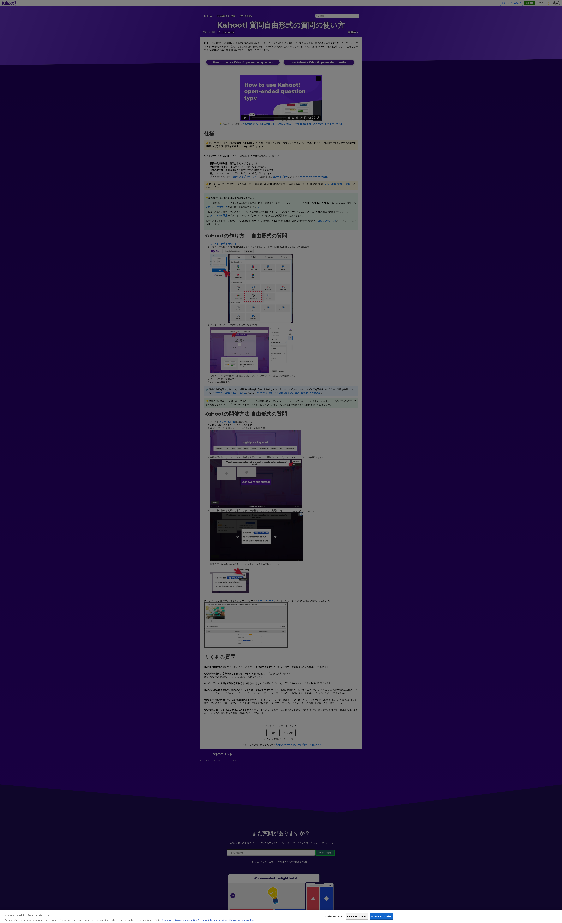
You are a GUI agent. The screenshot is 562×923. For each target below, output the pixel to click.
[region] (281, 916)
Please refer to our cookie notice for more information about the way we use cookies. (208, 920)
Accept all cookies (381, 916)
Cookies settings (333, 916)
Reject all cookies (356, 916)
